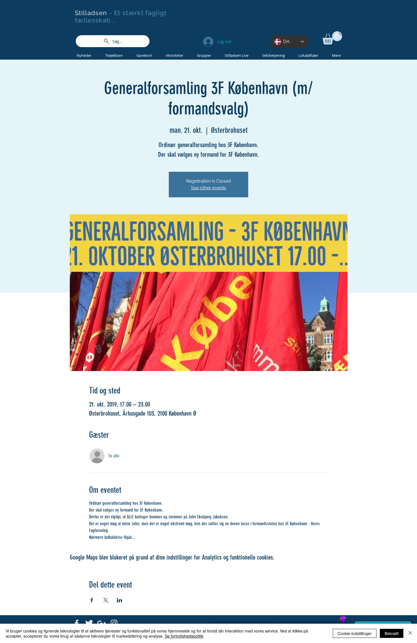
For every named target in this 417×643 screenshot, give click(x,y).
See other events (208, 187)
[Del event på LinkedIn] (119, 600)
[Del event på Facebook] (91, 600)
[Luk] (410, 633)
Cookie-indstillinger (355, 633)
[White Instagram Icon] (114, 623)
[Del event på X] (105, 600)
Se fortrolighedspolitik (184, 636)
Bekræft (392, 633)
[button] (332, 38)
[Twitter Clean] (89, 623)
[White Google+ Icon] (101, 623)
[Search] (342, 33)
